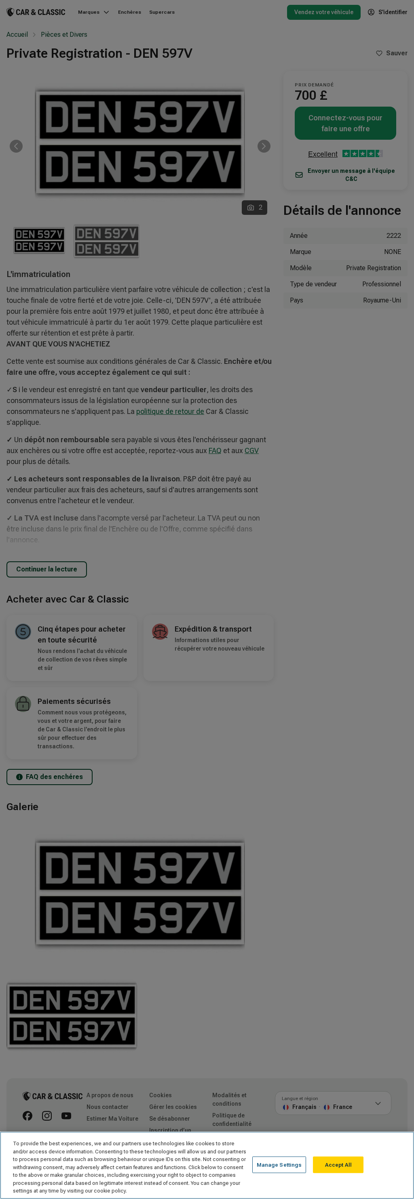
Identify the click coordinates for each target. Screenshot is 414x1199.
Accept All (338, 1164)
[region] (207, 1165)
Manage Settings (279, 1164)
